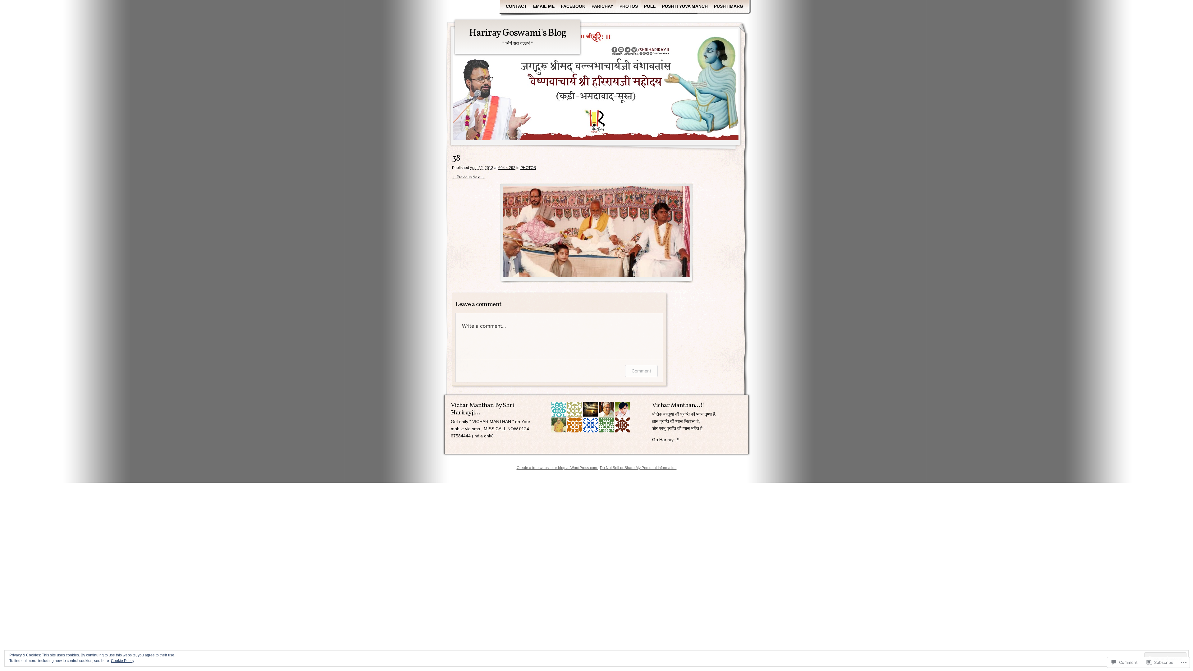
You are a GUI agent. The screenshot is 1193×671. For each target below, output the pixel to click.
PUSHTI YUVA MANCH (685, 6)
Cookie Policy (122, 661)
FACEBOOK (573, 6)
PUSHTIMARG (728, 6)
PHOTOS (628, 6)
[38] (596, 233)
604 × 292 (506, 168)
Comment (641, 370)
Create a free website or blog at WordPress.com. (557, 468)
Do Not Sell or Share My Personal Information (638, 468)
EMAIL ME (544, 6)
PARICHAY (602, 6)
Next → (479, 177)
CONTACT (516, 6)
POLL (650, 6)
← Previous (462, 177)
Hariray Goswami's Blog (517, 33)
